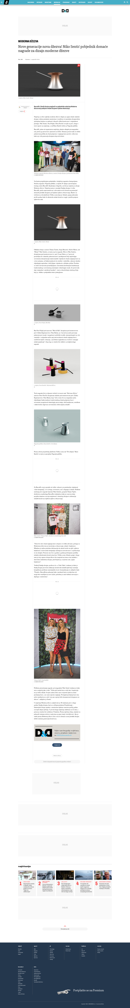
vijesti (20, 946)
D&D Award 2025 (99, 2)
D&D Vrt (90, 2)
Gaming (51, 959)
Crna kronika (20, 952)
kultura (84, 946)
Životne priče (52, 957)
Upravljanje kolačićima (38, 982)
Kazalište (83, 956)
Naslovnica (31, 2)
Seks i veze (52, 954)
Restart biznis (68, 949)
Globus (19, 975)
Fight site (35, 956)
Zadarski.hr (20, 988)
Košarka (35, 952)
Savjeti (74, 2)
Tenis (35, 954)
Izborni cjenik (36, 975)
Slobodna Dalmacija (22, 971)
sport (35, 946)
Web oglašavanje (37, 976)
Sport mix (36, 957)
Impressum (36, 969)
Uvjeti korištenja (37, 971)
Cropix (19, 992)
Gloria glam (20, 983)
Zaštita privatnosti (37, 973)
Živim (19, 987)
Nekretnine (48, 2)
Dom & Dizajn (20, 978)
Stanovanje (66, 2)
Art (82, 949)
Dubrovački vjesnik (21, 985)
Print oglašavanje (37, 978)
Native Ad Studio (21, 994)
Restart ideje (68, 950)
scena (99, 946)
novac (68, 946)
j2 (50, 946)
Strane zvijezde (100, 950)
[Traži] (127, 2)
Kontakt (35, 980)
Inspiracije (57, 2)
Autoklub (20, 976)
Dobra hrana (20, 980)
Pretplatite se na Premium (88, 990)
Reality (98, 952)
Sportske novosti (21, 973)
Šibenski (19, 990)
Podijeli (21, 111)
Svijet (19, 950)
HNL (35, 949)
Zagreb (19, 954)
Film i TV (83, 950)
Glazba (83, 954)
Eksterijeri (82, 2)
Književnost (84, 952)
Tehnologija (52, 949)
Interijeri (39, 2)
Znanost (51, 950)
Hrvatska (20, 949)
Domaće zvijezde (100, 949)
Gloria (19, 982)
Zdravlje (51, 952)
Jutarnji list (20, 969)
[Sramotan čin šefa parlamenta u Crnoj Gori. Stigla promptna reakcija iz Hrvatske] (103, 875)
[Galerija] (49, 80)
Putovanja (52, 956)
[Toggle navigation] (1, 2)
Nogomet (35, 950)
